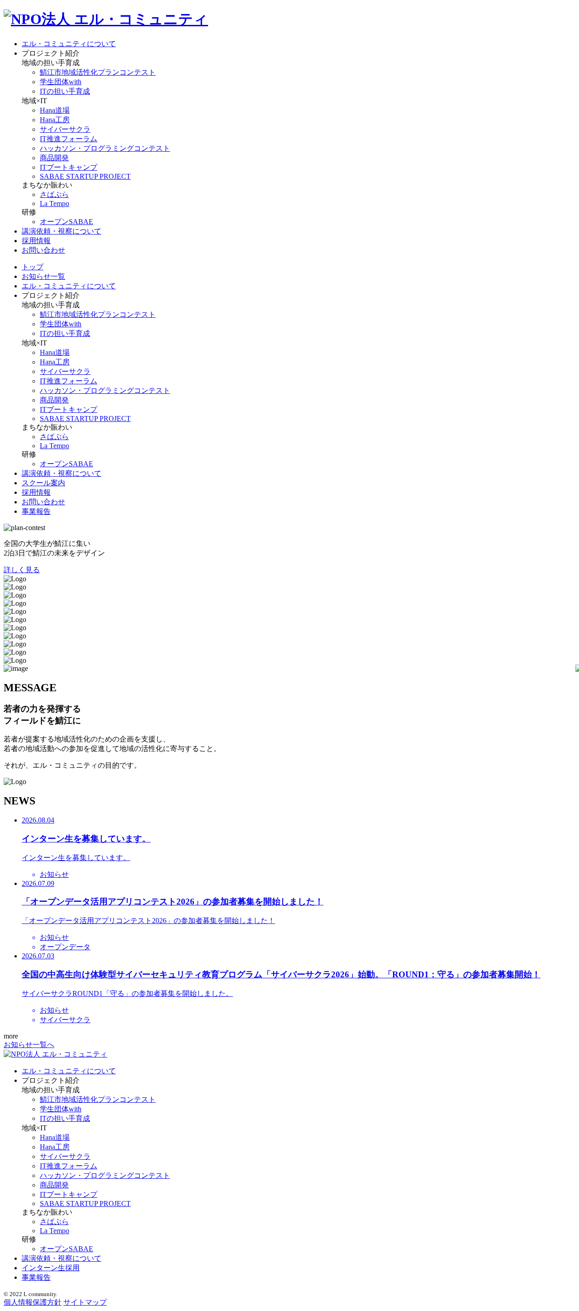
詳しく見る (22, 570)
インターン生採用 (51, 1268)
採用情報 (36, 240)
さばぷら (54, 194)
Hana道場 (55, 110)
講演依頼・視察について (61, 231)
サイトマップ (85, 1302)
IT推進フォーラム (68, 139)
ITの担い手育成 (65, 91)
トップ (32, 267)
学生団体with (60, 82)
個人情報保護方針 (33, 1302)
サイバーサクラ (65, 129)
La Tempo (54, 203)
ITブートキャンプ (68, 167)
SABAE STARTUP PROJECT (85, 176)
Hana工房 (55, 120)
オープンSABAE (66, 221)
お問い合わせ (43, 250)
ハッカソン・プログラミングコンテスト (105, 148)
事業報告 (36, 511)
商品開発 (54, 158)
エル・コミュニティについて (69, 44)
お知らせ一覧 (43, 276)
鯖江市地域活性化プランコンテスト (98, 72)
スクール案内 (43, 483)
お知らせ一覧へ (29, 1044)
